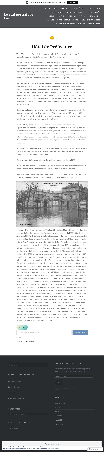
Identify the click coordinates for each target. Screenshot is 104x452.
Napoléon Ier (94, 24)
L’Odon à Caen (79, 8)
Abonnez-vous (80, 332)
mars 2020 (58, 420)
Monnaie (72, 16)
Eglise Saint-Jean (14, 387)
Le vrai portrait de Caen (18, 16)
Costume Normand (56, 16)
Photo (75, 20)
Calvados (78, 12)
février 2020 (59, 424)
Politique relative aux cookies (51, 448)
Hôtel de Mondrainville (16, 399)
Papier (82, 16)
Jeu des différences (91, 20)
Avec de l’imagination (65, 24)
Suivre (59, 382)
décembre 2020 (60, 403)
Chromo (81, 24)
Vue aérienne (57, 12)
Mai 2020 (58, 411)
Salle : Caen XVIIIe (62, 8)
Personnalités (93, 12)
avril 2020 (58, 416)
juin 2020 (58, 407)
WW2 (69, 12)
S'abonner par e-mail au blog (70, 364)
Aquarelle (93, 16)
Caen (47, 8)
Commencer (72, 2)
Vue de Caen (94, 8)
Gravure (50, 20)
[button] (52, 204)
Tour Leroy (12, 393)
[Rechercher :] (28, 365)
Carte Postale (63, 20)
